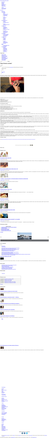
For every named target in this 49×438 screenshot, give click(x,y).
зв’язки (27, 139)
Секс (2, 390)
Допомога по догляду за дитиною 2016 (7, 267)
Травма (24, 139)
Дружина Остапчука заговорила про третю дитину (8, 291)
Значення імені (4, 57)
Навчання (3, 409)
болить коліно (29, 139)
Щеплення (4, 37)
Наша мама (3, 11)
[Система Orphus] (24, 145)
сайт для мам (4, 139)
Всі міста (1, 284)
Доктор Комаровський (6, 45)
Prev (2, 318)
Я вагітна (4, 21)
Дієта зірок (4, 36)
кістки (18, 139)
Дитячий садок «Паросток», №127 (9, 281)
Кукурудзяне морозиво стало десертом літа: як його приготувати (10, 253)
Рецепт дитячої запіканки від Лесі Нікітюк (7, 315)
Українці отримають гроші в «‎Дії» (6, 189)
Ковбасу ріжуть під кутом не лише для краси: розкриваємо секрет (10, 249)
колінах (22, 139)
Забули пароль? (4, 8)
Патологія (4, 43)
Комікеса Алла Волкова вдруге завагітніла (7, 309)
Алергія (4, 38)
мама (2, 139)
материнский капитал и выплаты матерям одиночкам (8, 227)
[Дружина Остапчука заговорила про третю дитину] (2, 289)
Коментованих (4, 246)
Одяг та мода (5, 49)
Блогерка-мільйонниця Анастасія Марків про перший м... (10, 303)
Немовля (4, 26)
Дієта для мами (5, 35)
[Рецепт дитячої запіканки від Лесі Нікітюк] (2, 314)
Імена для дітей (4, 55)
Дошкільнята (5, 27)
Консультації (11, 67)
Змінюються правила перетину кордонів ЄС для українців (10, 219)
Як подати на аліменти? (4, 198)
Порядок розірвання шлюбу (5, 266)
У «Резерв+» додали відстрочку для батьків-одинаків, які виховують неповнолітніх (14, 178)
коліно (20, 139)
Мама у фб (3, 5)
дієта (12, 139)
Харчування (3, 33)
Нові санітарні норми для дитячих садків (7, 265)
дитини (14, 435)
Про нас (3, 2)
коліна (13, 139)
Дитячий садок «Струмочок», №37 (9, 282)
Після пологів (30, 435)
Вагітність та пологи (4, 20)
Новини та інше (4, 46)
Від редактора (5, 51)
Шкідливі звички (5, 42)
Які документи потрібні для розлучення (7, 268)
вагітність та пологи (6, 435)
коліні (15, 139)
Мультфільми (3, 430)
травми (25, 139)
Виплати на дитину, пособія (5, 229)
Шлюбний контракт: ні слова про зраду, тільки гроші (9, 269)
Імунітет (3, 418)
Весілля (4, 18)
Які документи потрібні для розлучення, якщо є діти (9, 168)
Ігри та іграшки (4, 408)
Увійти (3, 7)
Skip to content (6, 0)
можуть (17, 139)
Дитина (1, 159)
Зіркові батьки (5, 48)
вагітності (19, 435)
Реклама (3, 3)
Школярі (4, 28)
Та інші (3, 422)
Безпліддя (4, 25)
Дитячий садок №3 (7, 280)
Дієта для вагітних (4, 413)
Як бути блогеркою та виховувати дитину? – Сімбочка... (9, 297)
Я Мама (4, 12)
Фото (2, 425)
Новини (4, 47)
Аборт (2, 391)
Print (2, 72)
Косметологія (3, 394)
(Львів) (11, 280)
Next (2, 319)
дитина (9, 139)
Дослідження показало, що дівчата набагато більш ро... (9, 345)
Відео (2, 44)
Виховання (4, 30)
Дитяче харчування (5, 34)
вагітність (7, 139)
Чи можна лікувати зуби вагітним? (6, 230)
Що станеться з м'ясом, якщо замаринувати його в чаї (9, 248)
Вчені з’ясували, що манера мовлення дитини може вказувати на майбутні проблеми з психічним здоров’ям (16, 254)
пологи (11, 139)
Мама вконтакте (4, 4)
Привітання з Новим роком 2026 (5, 256)
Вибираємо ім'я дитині (6, 29)
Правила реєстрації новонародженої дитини (7, 209)
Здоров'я (4, 19)
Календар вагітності (6, 22)
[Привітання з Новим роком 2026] (2, 259)
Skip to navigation (2, 0)
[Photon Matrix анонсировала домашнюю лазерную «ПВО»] (24, 236)
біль (34, 139)
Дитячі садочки (4, 54)
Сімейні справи (2, 170)
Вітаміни (4, 39)
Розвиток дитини (5, 31)
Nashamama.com (13, 437)
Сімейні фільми (5, 15)
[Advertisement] (11, 142)
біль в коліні (33, 139)
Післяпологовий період (6, 24)
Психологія (4, 17)
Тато (4, 13)
